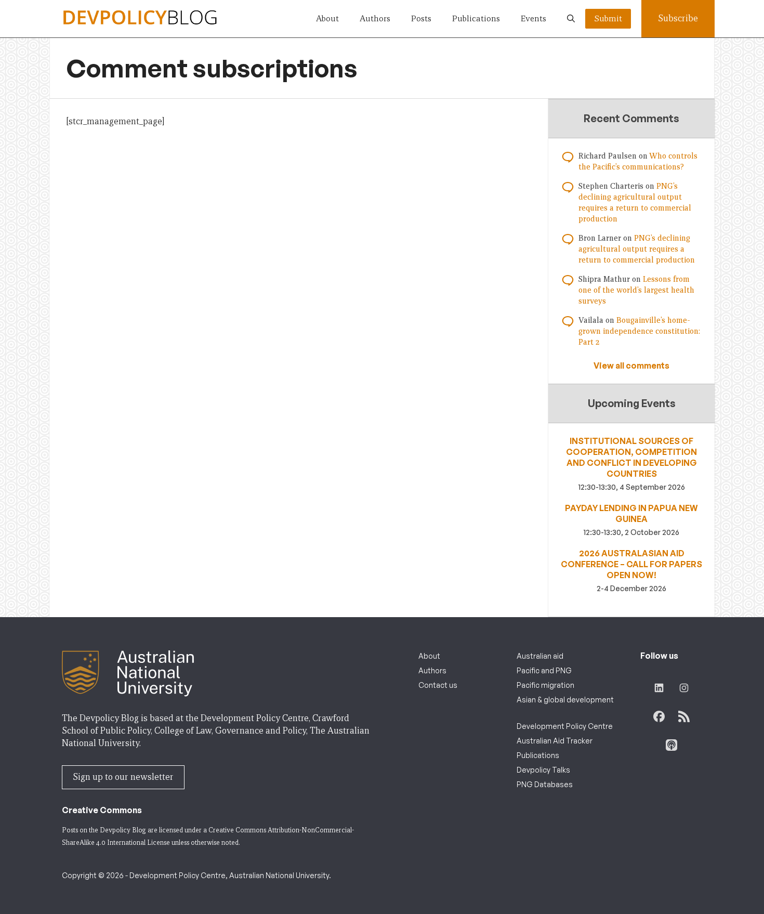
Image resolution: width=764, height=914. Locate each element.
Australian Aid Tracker (554, 740)
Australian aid (540, 655)
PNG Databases (545, 784)
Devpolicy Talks (543, 769)
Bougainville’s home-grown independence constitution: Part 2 (639, 331)
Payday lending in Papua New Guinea (631, 513)
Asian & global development (565, 699)
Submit (608, 18)
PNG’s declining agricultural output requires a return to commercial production (636, 249)
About (327, 18)
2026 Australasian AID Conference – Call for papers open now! (631, 564)
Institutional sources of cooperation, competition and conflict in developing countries (631, 457)
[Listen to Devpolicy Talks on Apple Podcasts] (671, 745)
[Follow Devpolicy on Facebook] (659, 716)
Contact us (437, 685)
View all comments (631, 365)
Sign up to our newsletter (123, 777)
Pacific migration (545, 685)
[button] (571, 18)
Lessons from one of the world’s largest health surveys (636, 290)
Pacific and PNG (544, 670)
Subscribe (678, 18)
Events (533, 18)
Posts (421, 18)
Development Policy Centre (565, 726)
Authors (375, 18)
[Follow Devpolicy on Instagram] (684, 687)
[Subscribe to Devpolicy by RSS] (684, 716)
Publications (476, 18)
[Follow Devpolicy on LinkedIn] (659, 687)
